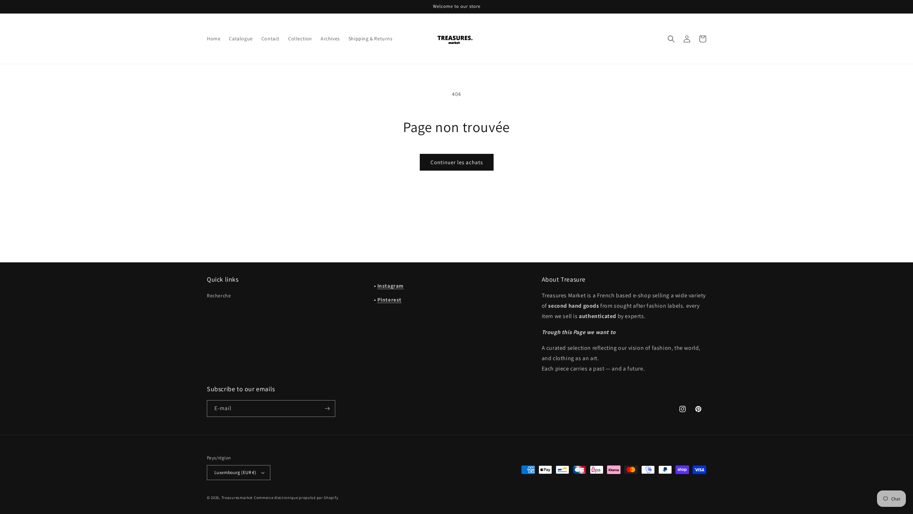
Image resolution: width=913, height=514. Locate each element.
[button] (671, 39)
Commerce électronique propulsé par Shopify (296, 497)
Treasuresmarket (237, 497)
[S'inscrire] (327, 408)
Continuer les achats (456, 162)
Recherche (219, 295)
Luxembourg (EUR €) (235, 472)
